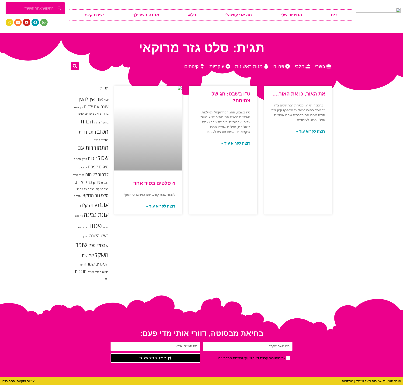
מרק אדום (83, 182)
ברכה (97, 122)
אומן (99, 99)
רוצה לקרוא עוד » (310, 131)
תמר (106, 278)
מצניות (104, 182)
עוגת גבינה (96, 214)
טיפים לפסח (98, 167)
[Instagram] (9, 22)
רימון (85, 236)
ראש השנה (98, 235)
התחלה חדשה (101, 140)
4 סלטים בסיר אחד (154, 183)
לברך (81, 175)
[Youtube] (26, 22)
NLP (106, 99)
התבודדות (87, 132)
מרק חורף (89, 189)
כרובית (83, 167)
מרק (96, 182)
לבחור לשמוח (96, 174)
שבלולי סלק (98, 245)
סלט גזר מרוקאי (95, 195)
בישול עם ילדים (86, 113)
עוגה (103, 204)
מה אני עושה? (238, 15)
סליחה (77, 196)
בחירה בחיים (101, 113)
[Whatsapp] (44, 22)
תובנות (81, 271)
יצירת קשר (94, 15)
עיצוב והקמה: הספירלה (18, 381)
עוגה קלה (88, 205)
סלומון (79, 189)
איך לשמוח (77, 107)
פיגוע (105, 227)
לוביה (75, 175)
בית (334, 15)
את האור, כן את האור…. (299, 93)
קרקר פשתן (82, 227)
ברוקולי (104, 122)
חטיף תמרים (80, 159)
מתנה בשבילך (145, 15)
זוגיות (92, 158)
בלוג (192, 15)
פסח (95, 225)
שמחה (89, 264)
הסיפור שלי (291, 15)
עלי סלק (78, 216)
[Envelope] (18, 22)
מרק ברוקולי (101, 189)
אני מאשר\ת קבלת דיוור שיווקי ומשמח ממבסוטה (251, 358)
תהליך (98, 272)
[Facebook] (35, 22)
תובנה (90, 272)
